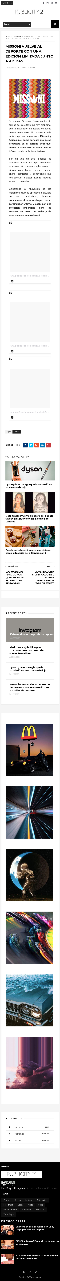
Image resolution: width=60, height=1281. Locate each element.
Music (40, 1204)
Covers (7, 1200)
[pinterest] (52, 3)
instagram (32, 1134)
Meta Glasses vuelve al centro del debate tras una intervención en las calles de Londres (29, 518)
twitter (32, 1140)
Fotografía (8, 1204)
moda (30, 1204)
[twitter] (56, 3)
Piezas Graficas (10, 1209)
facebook (32, 1127)
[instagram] (47, 3)
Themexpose (35, 1277)
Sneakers (40, 1209)
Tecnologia (9, 1214)
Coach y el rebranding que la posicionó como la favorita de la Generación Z (28, 551)
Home (8, 36)
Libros (20, 1204)
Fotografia (42, 1200)
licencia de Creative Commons (42, 1188)
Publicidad (27, 1209)
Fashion (17, 36)
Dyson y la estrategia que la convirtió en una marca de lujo (28, 486)
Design (18, 1200)
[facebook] (43, 3)
